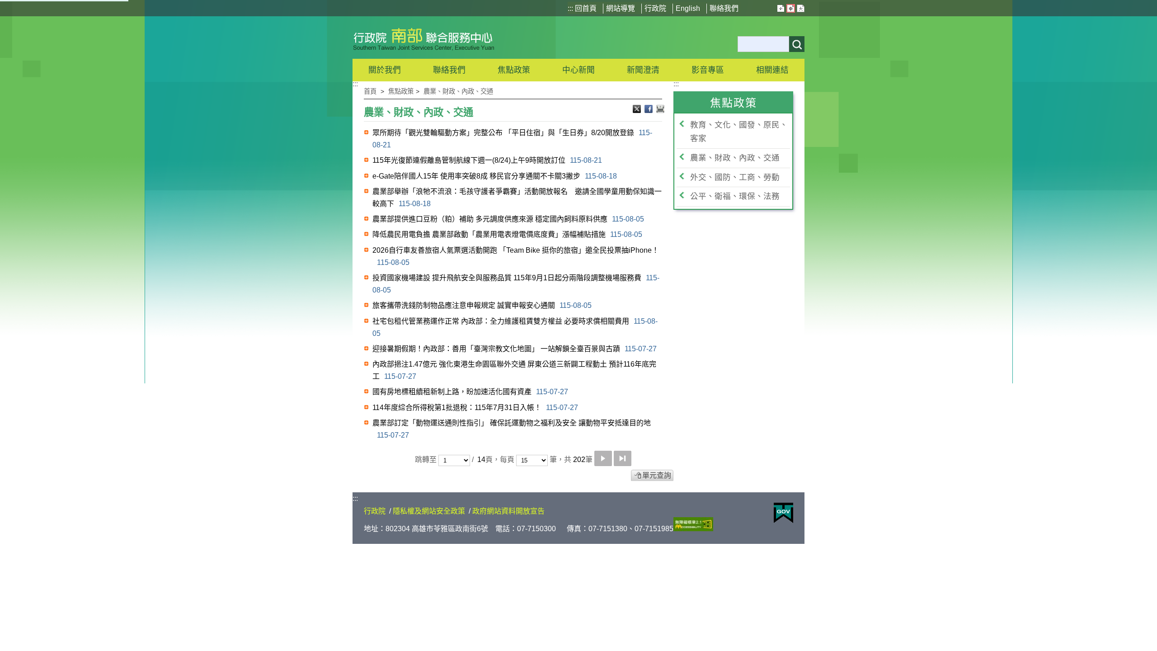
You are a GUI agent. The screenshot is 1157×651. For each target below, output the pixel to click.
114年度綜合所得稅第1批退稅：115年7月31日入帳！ (475, 407)
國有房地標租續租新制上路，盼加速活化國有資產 (470, 392)
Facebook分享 (649, 110)
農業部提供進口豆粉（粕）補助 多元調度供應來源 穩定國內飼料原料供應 (508, 219)
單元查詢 (656, 475)
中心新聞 (578, 70)
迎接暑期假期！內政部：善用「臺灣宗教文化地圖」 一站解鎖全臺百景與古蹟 (514, 349)
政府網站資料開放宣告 (508, 511)
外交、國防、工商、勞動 (735, 177)
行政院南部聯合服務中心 (424, 37)
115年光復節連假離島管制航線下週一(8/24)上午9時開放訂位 (487, 160)
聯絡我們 (724, 8)
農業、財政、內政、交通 (458, 91)
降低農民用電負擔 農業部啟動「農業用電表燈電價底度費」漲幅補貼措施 (507, 234)
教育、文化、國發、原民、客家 (739, 131)
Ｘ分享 (638, 110)
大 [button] (800, 8)
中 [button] (790, 8)
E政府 (783, 513)
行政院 (655, 8)
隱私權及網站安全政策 (429, 511)
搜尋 (796, 44)
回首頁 (586, 8)
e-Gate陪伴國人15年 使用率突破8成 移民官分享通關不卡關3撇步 (494, 176)
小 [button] (781, 8)
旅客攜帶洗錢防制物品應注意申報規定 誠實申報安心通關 (482, 305)
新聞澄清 (643, 70)
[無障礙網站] (693, 529)
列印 (660, 110)
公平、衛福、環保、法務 (735, 196)
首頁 (370, 91)
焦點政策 (401, 91)
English (688, 8)
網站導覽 (620, 8)
